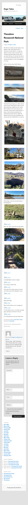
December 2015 (7, 455)
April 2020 (6, 424)
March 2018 (6, 437)
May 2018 (6, 434)
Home (5, 23)
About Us (11, 23)
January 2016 (7, 454)
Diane (21, 319)
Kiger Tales (9, 9)
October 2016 (7, 439)
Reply (8, 351)
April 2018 (6, 436)
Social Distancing (8, 476)
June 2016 (6, 445)
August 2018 (7, 429)
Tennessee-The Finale (13, 461)
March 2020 (6, 426)
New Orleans (7, 478)
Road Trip (16, 319)
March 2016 (6, 450)
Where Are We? (18, 23)
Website (8, 405)
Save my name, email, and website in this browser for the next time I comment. (14, 411)
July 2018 (6, 431)
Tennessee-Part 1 (8, 475)
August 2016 (7, 442)
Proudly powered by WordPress (14, 487)
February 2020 (7, 427)
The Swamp (6, 480)
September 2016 (8, 441)
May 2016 (6, 447)
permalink (12, 321)
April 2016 (6, 449)
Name (8, 389)
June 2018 (6, 432)
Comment (9, 370)
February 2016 (7, 452)
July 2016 (6, 444)
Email (8, 397)
